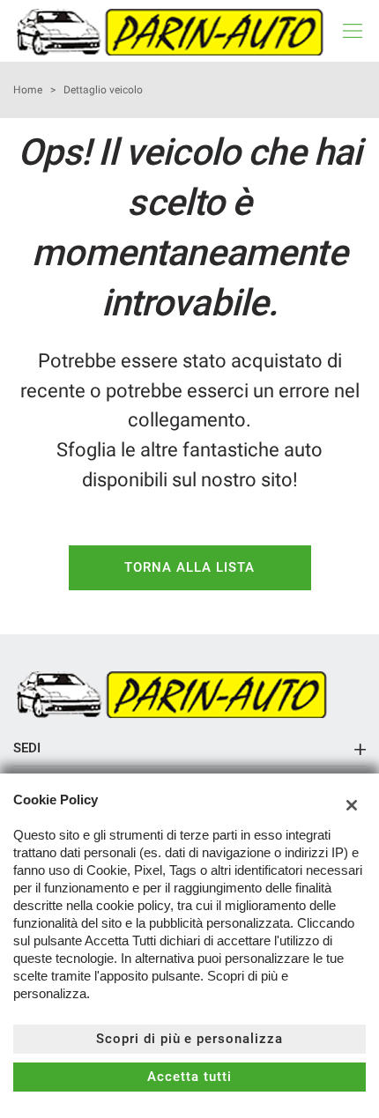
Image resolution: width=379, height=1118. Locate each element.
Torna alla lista (189, 567)
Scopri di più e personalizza (189, 1039)
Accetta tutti (189, 1077)
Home (27, 90)
